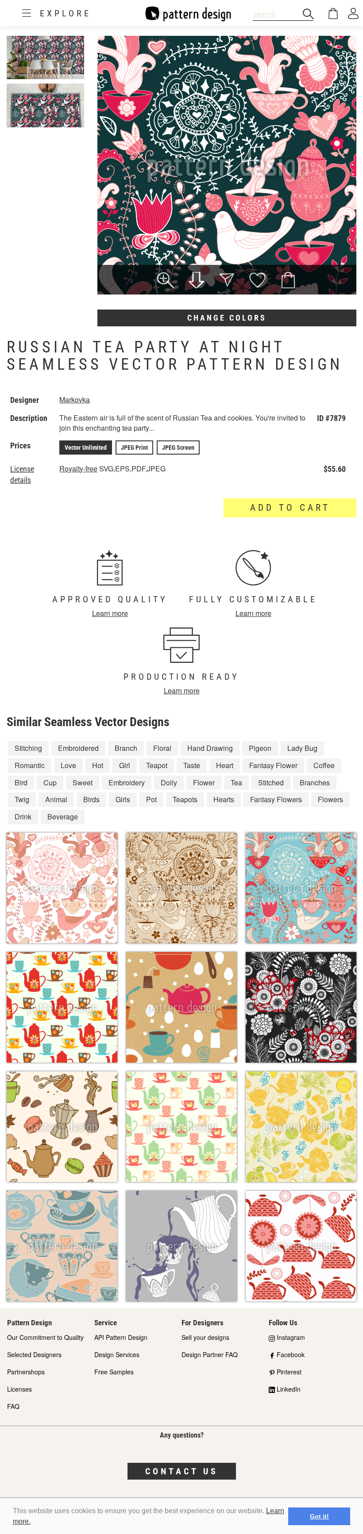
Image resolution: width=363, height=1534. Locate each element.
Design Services (116, 1354)
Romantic (30, 765)
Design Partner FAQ (210, 1354)
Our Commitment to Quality (45, 1337)
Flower (204, 782)
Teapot (156, 765)
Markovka (74, 399)
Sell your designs (205, 1337)
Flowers (330, 799)
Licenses (19, 1389)
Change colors (226, 317)
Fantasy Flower (273, 765)
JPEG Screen (178, 447)
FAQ (13, 1406)
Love (68, 765)
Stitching (28, 748)
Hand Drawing (210, 748)
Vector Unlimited (86, 447)
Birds (91, 799)
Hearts (223, 799)
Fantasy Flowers (276, 799)
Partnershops (26, 1371)
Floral (162, 748)
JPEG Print (134, 447)
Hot (97, 765)
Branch (126, 748)
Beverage (62, 816)
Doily (169, 782)
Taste (191, 765)
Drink (23, 816)
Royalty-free (78, 468)
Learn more (110, 613)
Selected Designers (34, 1354)
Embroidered (78, 748)
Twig (22, 799)
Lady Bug (302, 748)
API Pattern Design (120, 1337)
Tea (236, 782)
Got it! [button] (319, 1516)
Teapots (185, 799)
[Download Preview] (196, 281)
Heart (224, 765)
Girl (124, 765)
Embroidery (126, 782)
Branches (315, 782)
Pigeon (260, 748)
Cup (50, 782)
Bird (21, 782)
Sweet (83, 782)
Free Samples (114, 1371)
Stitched (271, 782)
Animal (56, 799)
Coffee (324, 765)
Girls (123, 799)
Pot (151, 799)
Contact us (181, 1471)
